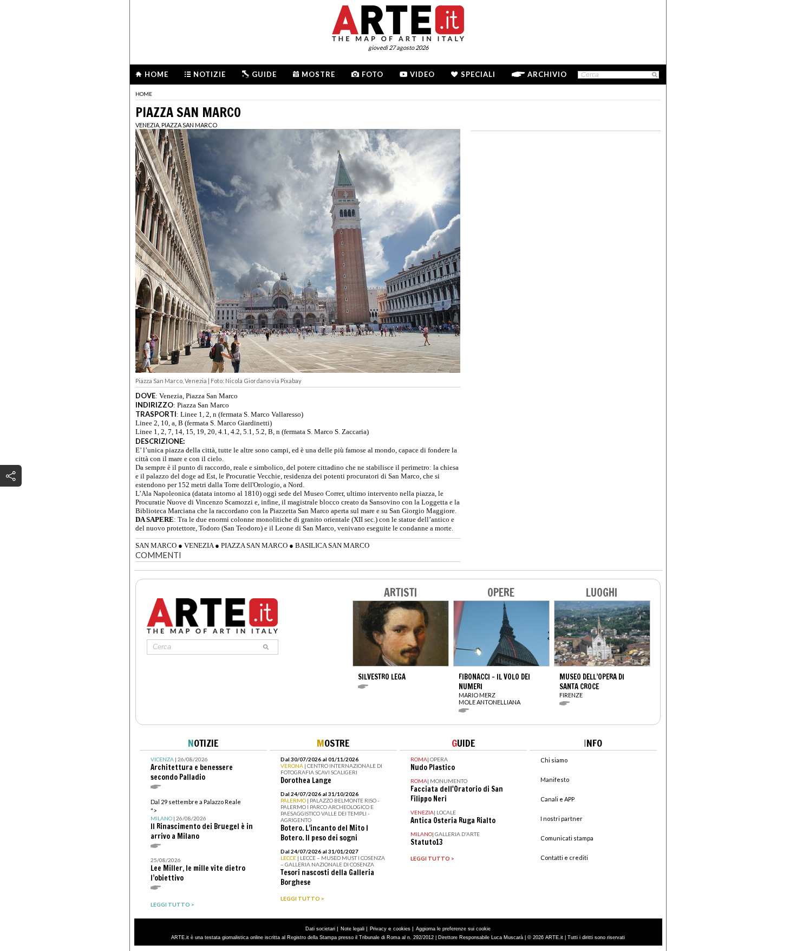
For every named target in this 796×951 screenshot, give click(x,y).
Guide (264, 74)
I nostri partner (561, 818)
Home (156, 74)
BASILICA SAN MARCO (332, 545)
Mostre (318, 74)
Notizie (209, 74)
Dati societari (320, 928)
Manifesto (554, 779)
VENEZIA (198, 545)
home (143, 93)
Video (422, 74)
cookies (401, 928)
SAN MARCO (156, 545)
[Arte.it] (398, 21)
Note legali (352, 928)
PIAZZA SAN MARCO (254, 545)
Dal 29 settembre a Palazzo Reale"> (202, 819)
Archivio (547, 74)
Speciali (478, 74)
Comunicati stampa (566, 838)
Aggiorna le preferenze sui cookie (453, 928)
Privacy (378, 928)
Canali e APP (557, 799)
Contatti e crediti (564, 857)
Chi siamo (553, 760)
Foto (372, 74)
